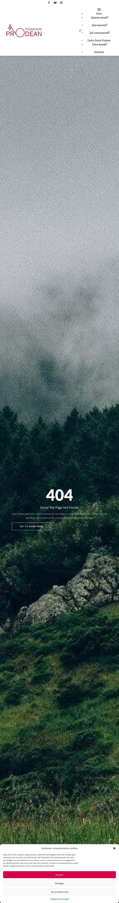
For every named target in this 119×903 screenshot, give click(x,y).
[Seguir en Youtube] (55, 2)
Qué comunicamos (99, 32)
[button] (114, 848)
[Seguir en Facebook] (48, 2)
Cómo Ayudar (99, 44)
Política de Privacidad (59, 898)
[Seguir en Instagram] (61, 2)
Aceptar (59, 874)
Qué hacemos (99, 25)
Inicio (99, 13)
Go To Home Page (31, 526)
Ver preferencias (59, 891)
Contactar (99, 52)
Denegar (59, 883)
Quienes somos (99, 17)
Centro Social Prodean (99, 40)
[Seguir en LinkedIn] (67, 2)
